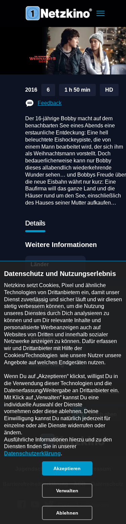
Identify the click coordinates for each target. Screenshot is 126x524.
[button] (100, 13)
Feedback (49, 103)
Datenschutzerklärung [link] (32, 453)
